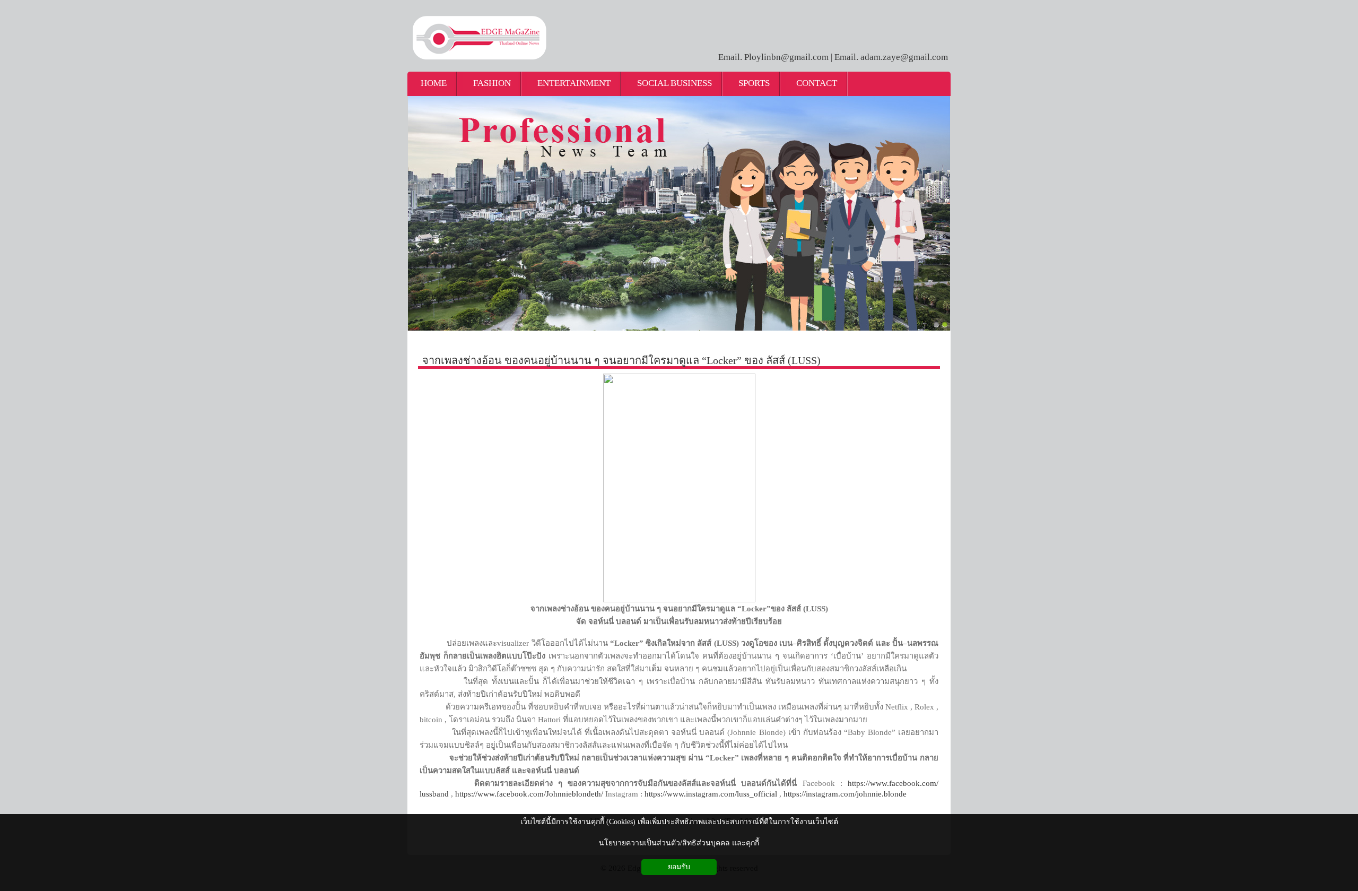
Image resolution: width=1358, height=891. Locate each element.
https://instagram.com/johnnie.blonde (845, 794)
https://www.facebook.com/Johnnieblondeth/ (529, 794)
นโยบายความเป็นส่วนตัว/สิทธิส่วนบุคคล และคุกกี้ (679, 843)
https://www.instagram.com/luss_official (711, 794)
